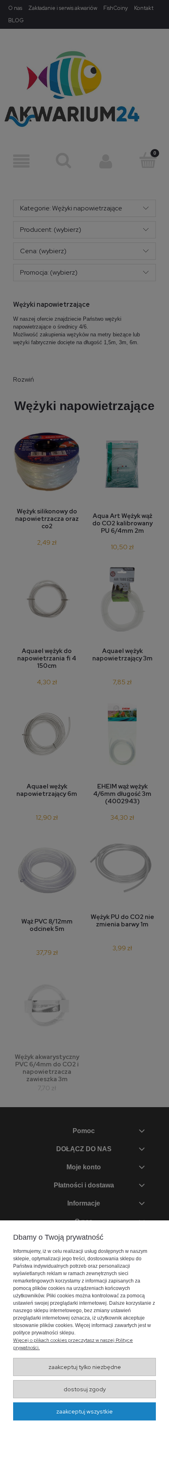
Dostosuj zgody (85, 1389)
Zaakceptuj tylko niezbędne (84, 1367)
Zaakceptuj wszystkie (84, 1411)
